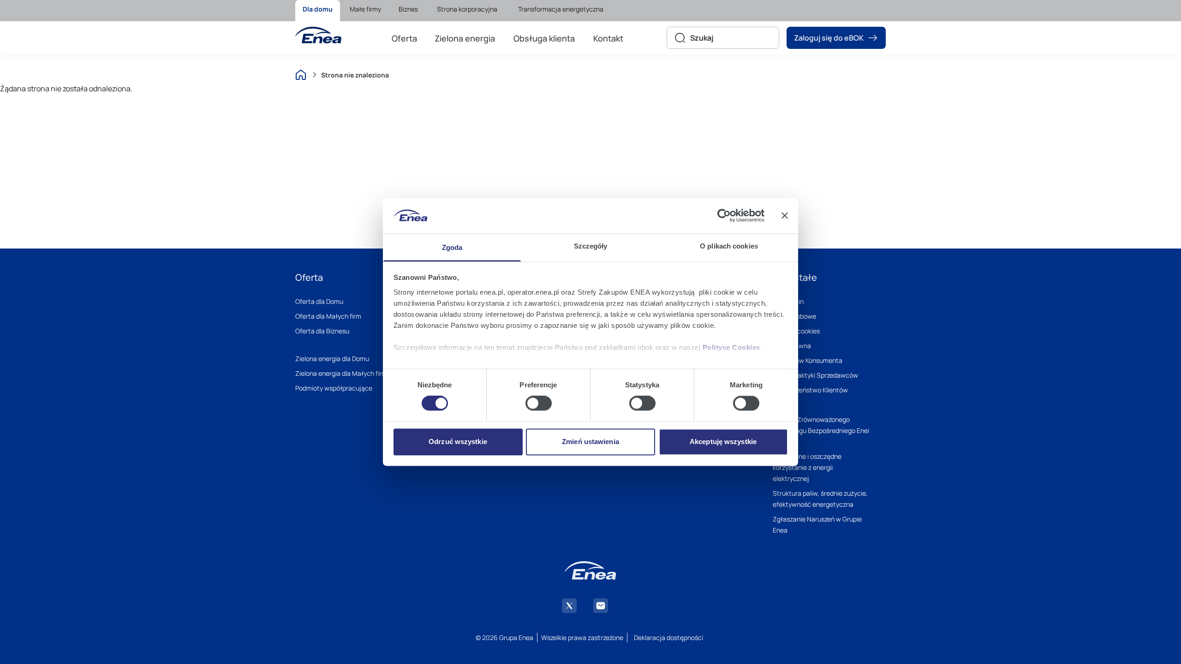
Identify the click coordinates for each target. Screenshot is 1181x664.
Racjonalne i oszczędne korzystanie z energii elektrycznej (807, 467)
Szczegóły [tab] (591, 246)
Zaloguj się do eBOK (829, 38)
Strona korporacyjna (467, 9)
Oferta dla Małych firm (328, 316)
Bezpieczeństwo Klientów (810, 389)
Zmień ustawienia (590, 441)
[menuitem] (317, 10)
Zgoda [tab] (452, 247)
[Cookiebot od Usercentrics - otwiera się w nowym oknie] (724, 216)
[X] (569, 605)
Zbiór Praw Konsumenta (807, 360)
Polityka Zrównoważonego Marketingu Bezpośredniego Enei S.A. (821, 430)
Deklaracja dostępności (668, 637)
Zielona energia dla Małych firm (341, 373)
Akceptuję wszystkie (723, 441)
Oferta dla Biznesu (322, 330)
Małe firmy (365, 9)
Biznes (408, 9)
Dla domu (318, 9)
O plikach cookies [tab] (729, 246)
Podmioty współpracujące (333, 388)
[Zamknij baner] (784, 216)
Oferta (404, 38)
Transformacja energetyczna (560, 9)
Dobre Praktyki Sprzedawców (815, 375)
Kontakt (608, 38)
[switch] (538, 403)
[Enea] (318, 35)
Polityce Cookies (731, 347)
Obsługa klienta (544, 38)
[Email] (600, 605)
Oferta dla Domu (319, 301)
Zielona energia (465, 38)
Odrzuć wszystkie (458, 441)
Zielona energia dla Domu (332, 358)
